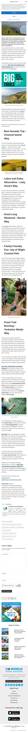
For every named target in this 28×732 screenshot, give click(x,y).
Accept (14, 12)
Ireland (22, 111)
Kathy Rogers (20, 527)
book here (13, 68)
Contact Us (14, 698)
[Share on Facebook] (3, 598)
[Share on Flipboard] (9, 598)
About (3, 504)
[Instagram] (9, 685)
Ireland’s (6, 226)
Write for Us (13, 730)
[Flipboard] (22, 685)
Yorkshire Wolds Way (7, 539)
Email (4, 580)
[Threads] (19, 685)
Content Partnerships (14, 696)
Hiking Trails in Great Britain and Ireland (12, 524)
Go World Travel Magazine (15, 506)
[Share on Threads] (12, 598)
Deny (14, 16)
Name (4, 573)
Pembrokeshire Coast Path (8, 536)
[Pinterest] (11, 685)
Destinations (14, 700)
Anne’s (7, 198)
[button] (26, 1)
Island (12, 424)
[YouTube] (14, 685)
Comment (5, 554)
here (23, 468)
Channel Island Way (7, 521)
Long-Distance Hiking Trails (9, 533)
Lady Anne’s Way (6, 530)
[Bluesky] (17, 685)
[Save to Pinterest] (6, 598)
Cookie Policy (10, 19)
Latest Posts (8, 504)
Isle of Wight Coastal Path (8, 527)
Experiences (14, 702)
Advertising (14, 693)
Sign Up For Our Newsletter (14, 681)
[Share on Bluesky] (15, 598)
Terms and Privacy (16, 19)
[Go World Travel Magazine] (5, 508)
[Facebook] (6, 685)
